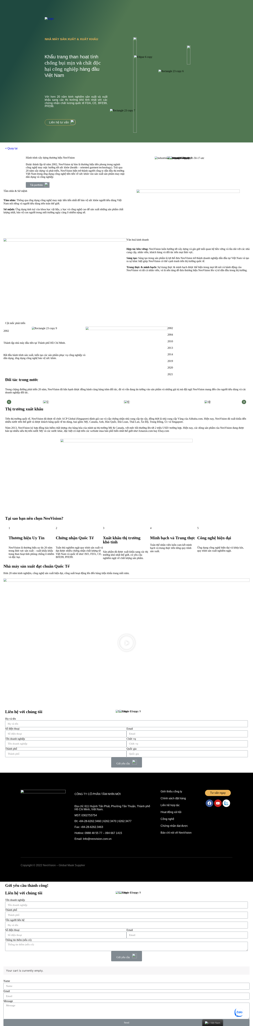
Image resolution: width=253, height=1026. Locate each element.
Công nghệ (167, 818)
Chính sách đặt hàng (173, 798)
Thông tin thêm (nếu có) (18, 939)
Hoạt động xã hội (171, 812)
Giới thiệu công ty (171, 791)
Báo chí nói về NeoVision (176, 832)
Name (6, 980)
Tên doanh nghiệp (15, 738)
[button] (60, 122)
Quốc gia (131, 748)
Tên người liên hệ (14, 920)
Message (8, 1001)
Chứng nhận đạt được (174, 825)
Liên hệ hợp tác (170, 805)
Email (129, 728)
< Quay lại (11, 148)
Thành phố (11, 748)
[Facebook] (209, 803)
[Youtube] (218, 803)
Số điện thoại (12, 728)
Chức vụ (131, 738)
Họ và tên (10, 718)
